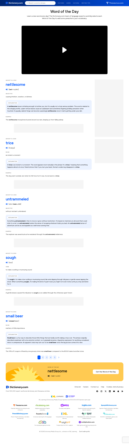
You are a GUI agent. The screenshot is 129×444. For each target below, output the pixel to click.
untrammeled (17, 199)
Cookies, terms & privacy (114, 387)
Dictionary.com (14, 3)
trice (10, 143)
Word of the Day (53, 367)
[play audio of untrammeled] (7, 204)
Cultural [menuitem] (76, 3)
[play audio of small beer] (7, 321)
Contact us (95, 387)
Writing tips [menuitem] (86, 3)
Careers (85, 387)
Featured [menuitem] (61, 3)
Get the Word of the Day (106, 372)
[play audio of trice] (7, 148)
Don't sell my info (84, 431)
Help (102, 387)
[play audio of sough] (7, 262)
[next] (58, 357)
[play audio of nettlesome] (7, 89)
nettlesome (15, 84)
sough (11, 257)
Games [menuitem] (68, 3)
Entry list (78, 387)
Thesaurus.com (114, 3)
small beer (14, 316)
